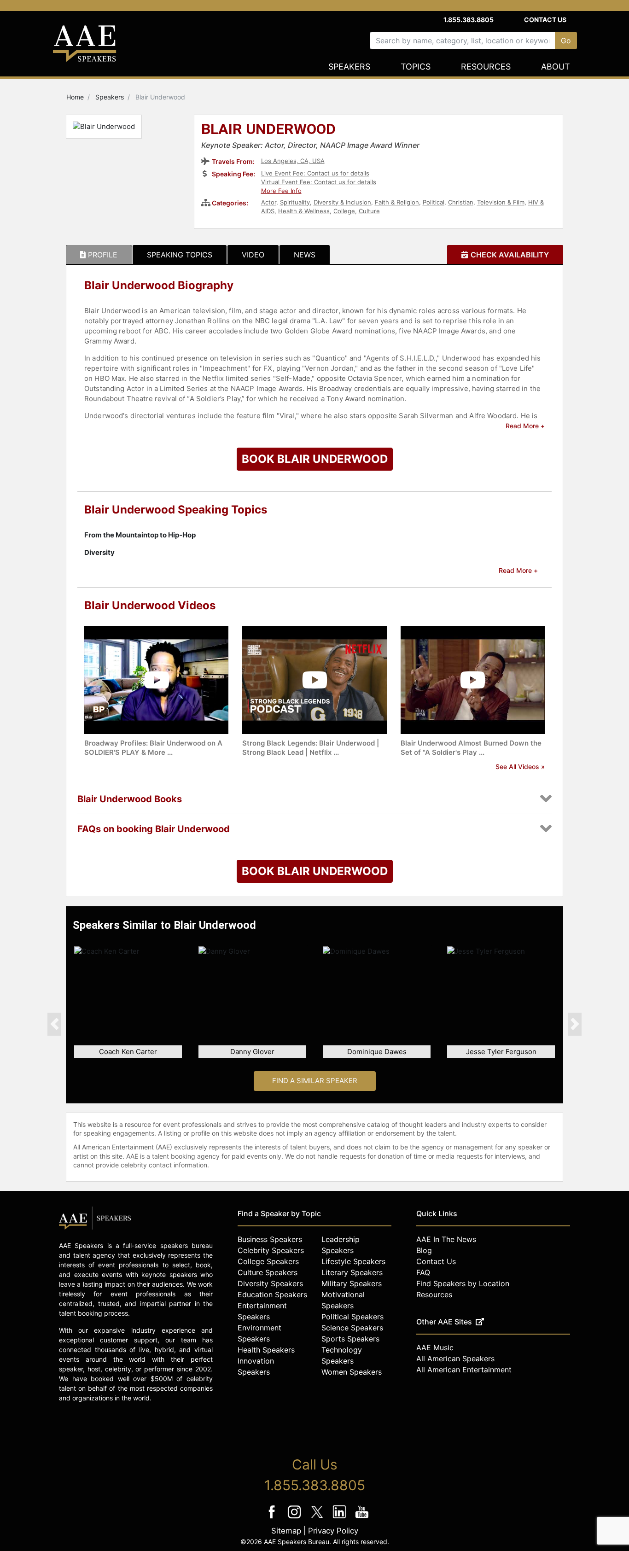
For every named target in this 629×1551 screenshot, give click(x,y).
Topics (416, 66)
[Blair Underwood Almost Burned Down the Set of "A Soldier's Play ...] (473, 679)
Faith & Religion (397, 202)
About (555, 66)
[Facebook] (273, 1518)
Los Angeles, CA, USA (293, 160)
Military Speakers (351, 1283)
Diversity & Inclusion (342, 202)
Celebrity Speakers (271, 1250)
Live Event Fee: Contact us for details (315, 173)
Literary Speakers (352, 1272)
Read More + (525, 426)
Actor (268, 202)
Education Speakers (272, 1294)
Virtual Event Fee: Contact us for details (318, 182)
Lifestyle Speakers (353, 1261)
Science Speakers (352, 1327)
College (344, 211)
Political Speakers (352, 1316)
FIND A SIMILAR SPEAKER (314, 1080)
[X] (318, 1518)
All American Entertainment (464, 1369)
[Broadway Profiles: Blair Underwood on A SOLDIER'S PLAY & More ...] (156, 679)
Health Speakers (266, 1349)
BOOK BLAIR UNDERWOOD (315, 459)
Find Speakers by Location (462, 1283)
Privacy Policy (333, 1530)
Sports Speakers (350, 1338)
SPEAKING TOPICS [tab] (179, 254)
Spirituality (295, 202)
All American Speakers (455, 1358)
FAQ (423, 1272)
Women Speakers (351, 1371)
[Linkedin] (340, 1518)
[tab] (99, 254)
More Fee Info (281, 190)
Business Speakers (270, 1239)
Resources (486, 66)
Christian (460, 202)
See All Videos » (520, 766)
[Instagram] (295, 1518)
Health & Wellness (304, 211)
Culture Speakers (267, 1272)
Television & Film (500, 202)
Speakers (349, 66)
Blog (424, 1250)
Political (433, 202)
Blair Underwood (268, 130)
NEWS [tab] (304, 254)
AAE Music (435, 1347)
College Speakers (268, 1261)
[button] (54, 1024)
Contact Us (545, 19)
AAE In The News (446, 1239)
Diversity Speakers (270, 1283)
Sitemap (286, 1530)
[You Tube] (362, 1518)
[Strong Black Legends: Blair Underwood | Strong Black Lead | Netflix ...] (314, 679)
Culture (369, 211)
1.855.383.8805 (468, 19)
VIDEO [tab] (253, 254)
